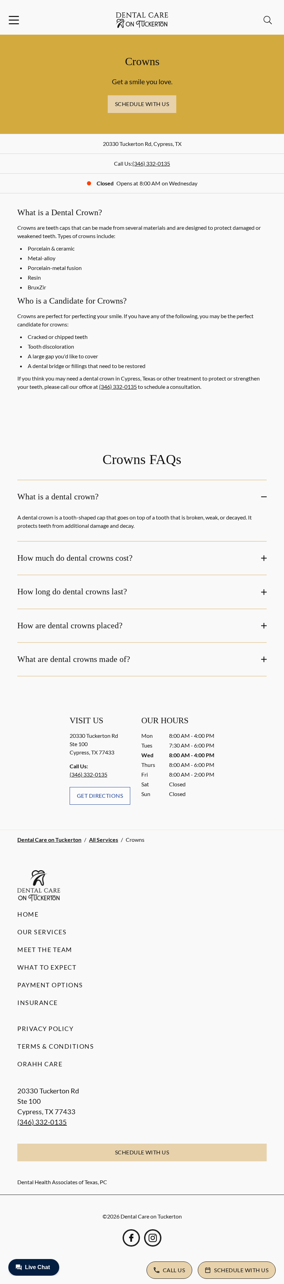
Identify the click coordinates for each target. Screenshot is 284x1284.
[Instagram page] (152, 1238)
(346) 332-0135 (151, 163)
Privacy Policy (45, 1028)
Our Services (41, 932)
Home (27, 914)
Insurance (37, 1002)
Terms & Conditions (55, 1046)
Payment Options (50, 985)
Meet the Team (44, 949)
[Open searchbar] (267, 20)
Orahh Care (39, 1064)
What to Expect (47, 967)
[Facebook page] (131, 1238)
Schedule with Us (142, 104)
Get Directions (100, 795)
